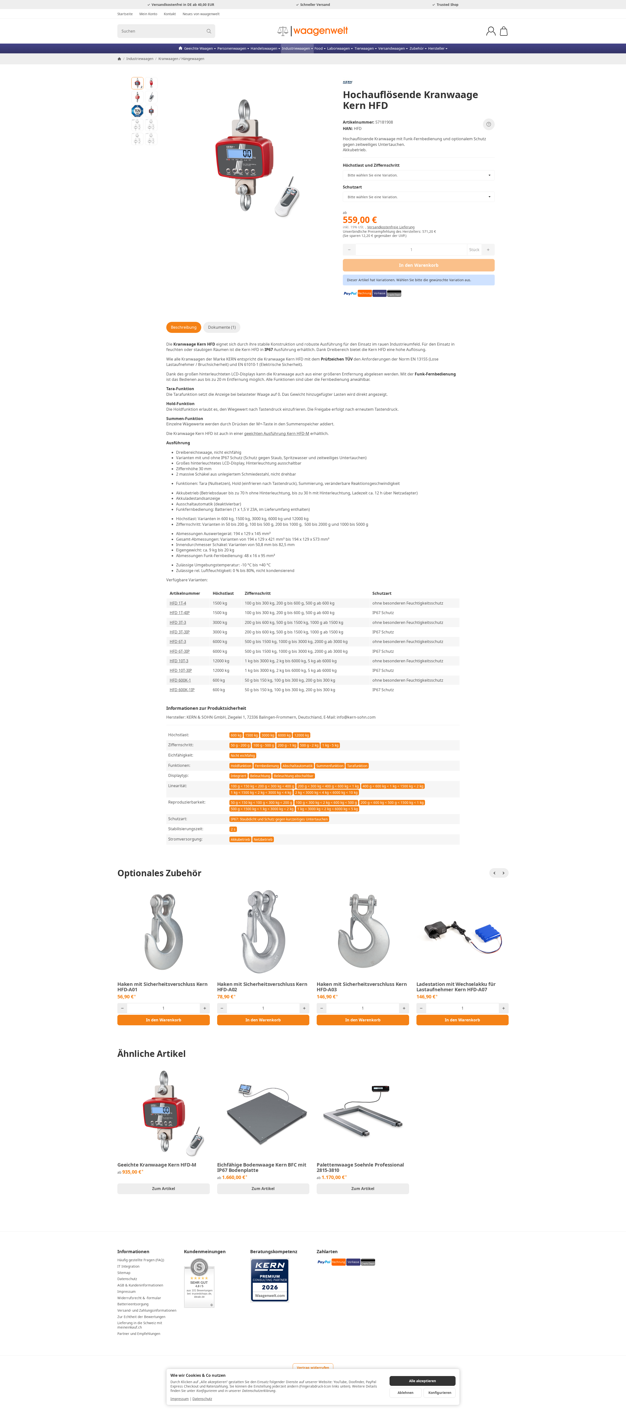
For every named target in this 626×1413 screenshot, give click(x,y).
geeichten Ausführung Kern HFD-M (276, 433)
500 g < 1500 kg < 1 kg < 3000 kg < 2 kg (262, 808)
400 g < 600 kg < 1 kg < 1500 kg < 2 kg (393, 786)
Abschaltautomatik (298, 765)
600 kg (236, 735)
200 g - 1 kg (287, 745)
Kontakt (170, 14)
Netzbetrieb (263, 839)
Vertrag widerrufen (313, 1367)
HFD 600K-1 (180, 680)
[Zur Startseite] (313, 31)
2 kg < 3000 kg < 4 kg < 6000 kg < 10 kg (326, 792)
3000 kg (268, 735)
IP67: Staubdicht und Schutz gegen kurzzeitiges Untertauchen (279, 819)
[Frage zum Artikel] (489, 124)
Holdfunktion (241, 765)
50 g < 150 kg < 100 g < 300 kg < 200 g (261, 802)
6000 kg (284, 735)
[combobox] (419, 175)
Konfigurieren (439, 1392)
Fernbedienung (267, 765)
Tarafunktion (357, 765)
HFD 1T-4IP (180, 612)
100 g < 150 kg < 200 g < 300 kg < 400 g (262, 786)
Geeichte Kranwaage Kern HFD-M (156, 1165)
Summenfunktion (329, 765)
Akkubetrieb (240, 839)
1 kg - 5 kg (330, 745)
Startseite (125, 14)
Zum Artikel (163, 1188)
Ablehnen (406, 1392)
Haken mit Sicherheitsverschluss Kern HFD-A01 (162, 986)
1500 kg (251, 735)
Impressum (179, 1398)
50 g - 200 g (240, 745)
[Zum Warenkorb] (504, 31)
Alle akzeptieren (422, 1380)
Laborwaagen (338, 48)
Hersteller (436, 48)
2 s (233, 829)
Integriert (238, 775)
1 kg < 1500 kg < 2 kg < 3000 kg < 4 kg (261, 792)
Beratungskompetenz (273, 1251)
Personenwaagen (231, 48)
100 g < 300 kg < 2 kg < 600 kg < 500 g (326, 802)
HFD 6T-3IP (180, 651)
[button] (138, 83)
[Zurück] (494, 873)
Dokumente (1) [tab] (222, 327)
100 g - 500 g (263, 745)
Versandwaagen (391, 48)
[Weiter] (504, 873)
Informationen (133, 1251)
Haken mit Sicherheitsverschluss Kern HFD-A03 (362, 986)
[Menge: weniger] (122, 1008)
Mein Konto (148, 14)
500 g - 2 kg (309, 745)
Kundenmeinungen (205, 1251)
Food (318, 48)
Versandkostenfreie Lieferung (390, 227)
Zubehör (417, 48)
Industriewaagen (296, 48)
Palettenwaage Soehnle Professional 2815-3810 (360, 1167)
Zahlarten (327, 1251)
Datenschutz (202, 1398)
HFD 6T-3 (178, 641)
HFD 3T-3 (178, 622)
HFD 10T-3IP (181, 670)
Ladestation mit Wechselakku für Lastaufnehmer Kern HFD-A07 (456, 986)
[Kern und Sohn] (419, 82)
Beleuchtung (260, 775)
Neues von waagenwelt (201, 14)
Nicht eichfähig (243, 755)
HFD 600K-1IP (182, 689)
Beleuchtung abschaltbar (293, 775)
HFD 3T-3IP (180, 632)
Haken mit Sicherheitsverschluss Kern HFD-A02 (262, 986)
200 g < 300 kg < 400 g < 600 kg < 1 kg (328, 786)
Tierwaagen (364, 48)
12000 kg (301, 735)
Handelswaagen (264, 48)
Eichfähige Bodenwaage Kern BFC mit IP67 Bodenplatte (261, 1167)
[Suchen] (209, 31)
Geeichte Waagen (198, 48)
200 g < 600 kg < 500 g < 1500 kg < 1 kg (392, 802)
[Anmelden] (491, 31)
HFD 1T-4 (178, 603)
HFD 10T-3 (179, 661)
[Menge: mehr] (205, 1008)
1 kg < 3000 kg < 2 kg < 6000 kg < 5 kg (327, 808)
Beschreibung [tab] (184, 327)
